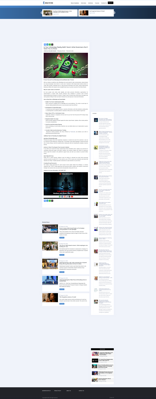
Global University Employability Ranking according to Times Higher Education (104, 264)
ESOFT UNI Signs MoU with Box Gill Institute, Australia (105, 176)
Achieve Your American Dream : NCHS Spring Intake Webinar (105, 228)
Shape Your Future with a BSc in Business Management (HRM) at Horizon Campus (105, 162)
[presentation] (42, 12)
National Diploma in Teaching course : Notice (105, 238)
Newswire (111, 2)
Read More (62, 237)
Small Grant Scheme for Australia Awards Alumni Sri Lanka (105, 289)
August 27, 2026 (64, 261)
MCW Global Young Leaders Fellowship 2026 (105, 203)
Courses (97, 3)
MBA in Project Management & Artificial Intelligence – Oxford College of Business (105, 132)
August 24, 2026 (64, 295)
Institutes (90, 3)
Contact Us (104, 3)
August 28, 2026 (64, 243)
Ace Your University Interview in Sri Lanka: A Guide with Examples (105, 190)
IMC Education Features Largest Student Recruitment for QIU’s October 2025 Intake (105, 250)
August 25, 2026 (64, 278)
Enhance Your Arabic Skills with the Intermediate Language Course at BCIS (105, 215)
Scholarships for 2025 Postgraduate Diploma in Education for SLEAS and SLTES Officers (104, 147)
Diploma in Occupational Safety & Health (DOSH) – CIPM (105, 277)
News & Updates (75, 3)
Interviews (83, 3)
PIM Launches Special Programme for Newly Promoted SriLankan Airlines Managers (105, 302)
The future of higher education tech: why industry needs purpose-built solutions (105, 119)
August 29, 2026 (64, 226)
